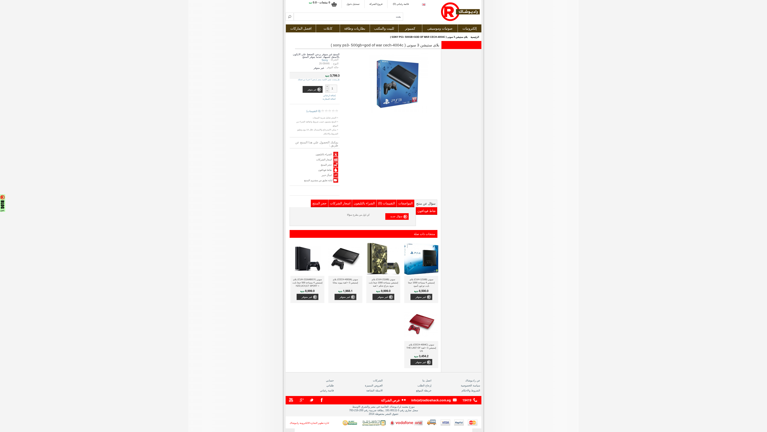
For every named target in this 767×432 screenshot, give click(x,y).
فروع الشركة (376, 4)
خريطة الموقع (423, 390)
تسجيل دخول (353, 4)
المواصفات (405, 203)
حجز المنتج (326, 164)
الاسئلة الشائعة (374, 390)
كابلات (328, 28)
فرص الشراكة (390, 400)
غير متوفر (420, 296)
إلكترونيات (469, 28)
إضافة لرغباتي (329, 95)
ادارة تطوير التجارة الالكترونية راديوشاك (309, 423)
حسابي (330, 380)
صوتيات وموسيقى (439, 28)
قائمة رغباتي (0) (401, 4)
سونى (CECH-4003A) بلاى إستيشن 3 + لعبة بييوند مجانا (345, 281)
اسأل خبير (327, 175)
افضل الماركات (301, 28)
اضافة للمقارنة (329, 99)
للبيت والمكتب (384, 28)
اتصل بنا (426, 380)
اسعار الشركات (324, 159)
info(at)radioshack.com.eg (431, 400)
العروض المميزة (374, 385)
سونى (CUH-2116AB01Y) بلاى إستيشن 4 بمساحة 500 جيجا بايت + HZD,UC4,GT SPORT (307, 282)
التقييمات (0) (386, 203)
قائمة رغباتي (327, 390)
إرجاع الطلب (424, 385)
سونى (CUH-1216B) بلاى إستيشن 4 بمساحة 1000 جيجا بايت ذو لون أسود (421, 282)
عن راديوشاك (472, 380)
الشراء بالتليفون (324, 154)
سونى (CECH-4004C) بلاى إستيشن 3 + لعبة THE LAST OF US (421, 347)
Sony (325, 60)
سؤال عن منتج (425, 203)
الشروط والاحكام (471, 390)
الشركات (378, 380)
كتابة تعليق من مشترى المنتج (318, 180)
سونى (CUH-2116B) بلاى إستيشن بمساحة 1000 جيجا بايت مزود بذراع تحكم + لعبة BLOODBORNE (383, 283)
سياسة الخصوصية (470, 385)
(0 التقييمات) (313, 111)
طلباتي (330, 385)
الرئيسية (475, 37)
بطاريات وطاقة (354, 28)
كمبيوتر (410, 28)
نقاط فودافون (325, 170)
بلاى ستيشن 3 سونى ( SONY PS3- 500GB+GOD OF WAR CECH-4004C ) (429, 37)
